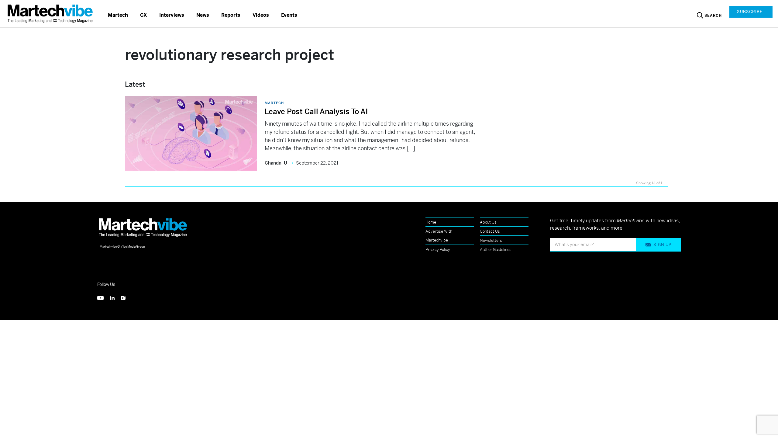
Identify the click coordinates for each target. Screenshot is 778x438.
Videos (261, 15)
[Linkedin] (115, 297)
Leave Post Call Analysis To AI (316, 111)
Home (430, 222)
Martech (118, 15)
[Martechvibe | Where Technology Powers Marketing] (51, 13)
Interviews (171, 15)
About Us (488, 222)
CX (143, 15)
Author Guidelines (495, 249)
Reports (230, 15)
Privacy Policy (437, 249)
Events (289, 15)
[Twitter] (103, 297)
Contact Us (490, 231)
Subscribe (750, 11)
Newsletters (491, 240)
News (202, 15)
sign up (662, 244)
